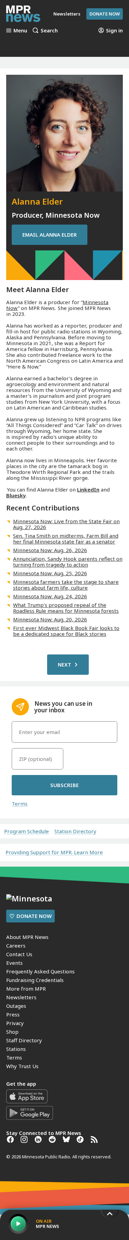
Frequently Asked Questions (40, 971)
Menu (20, 30)
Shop (12, 1031)
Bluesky (16, 495)
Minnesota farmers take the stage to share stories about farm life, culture (66, 584)
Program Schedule (26, 831)
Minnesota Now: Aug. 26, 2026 (50, 550)
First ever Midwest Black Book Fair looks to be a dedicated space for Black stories (66, 630)
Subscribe (64, 785)
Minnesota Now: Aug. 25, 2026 (50, 573)
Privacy (15, 1023)
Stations (16, 1048)
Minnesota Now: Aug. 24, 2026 (50, 596)
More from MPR (26, 988)
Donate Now (104, 14)
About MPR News (27, 936)
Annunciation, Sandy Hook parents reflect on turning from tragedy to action (67, 561)
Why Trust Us (22, 1066)
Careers (15, 945)
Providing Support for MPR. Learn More (54, 852)
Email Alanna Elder (49, 234)
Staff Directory (24, 1040)
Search (49, 30)
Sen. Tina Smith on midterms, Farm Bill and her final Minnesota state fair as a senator (65, 538)
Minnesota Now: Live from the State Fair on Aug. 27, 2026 (66, 524)
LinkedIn (88, 489)
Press (13, 1014)
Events (14, 962)
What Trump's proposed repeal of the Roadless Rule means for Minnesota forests (66, 607)
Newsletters (21, 997)
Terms (20, 803)
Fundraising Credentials (35, 979)
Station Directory (75, 831)
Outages (16, 1005)
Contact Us (19, 954)
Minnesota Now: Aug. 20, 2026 (50, 619)
